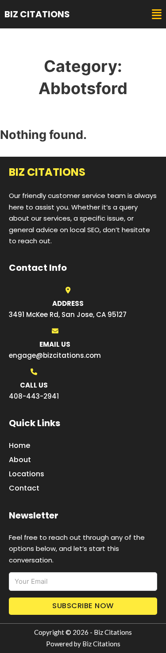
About (20, 460)
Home (19, 445)
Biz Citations (37, 14)
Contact (24, 488)
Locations (26, 474)
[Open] (157, 14)
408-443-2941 (34, 396)
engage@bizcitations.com (55, 355)
